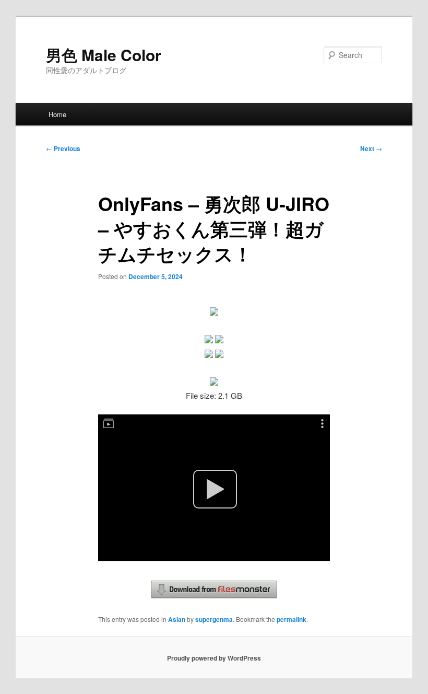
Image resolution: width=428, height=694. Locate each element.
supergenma (214, 619)
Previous (63, 148)
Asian (176, 619)
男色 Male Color (103, 54)
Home (57, 114)
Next (371, 148)
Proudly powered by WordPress (214, 658)
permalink (291, 619)
